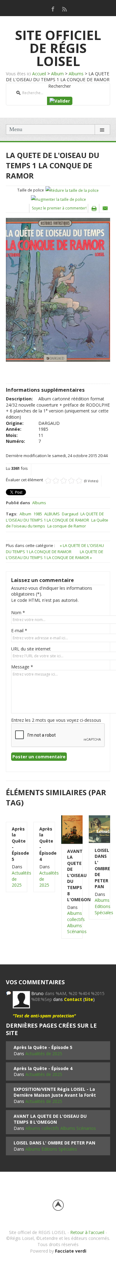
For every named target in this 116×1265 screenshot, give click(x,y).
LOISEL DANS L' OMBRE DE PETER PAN (99, 868)
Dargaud (70, 514)
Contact (73, 999)
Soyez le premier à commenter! (59, 208)
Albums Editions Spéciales (104, 906)
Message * (22, 667)
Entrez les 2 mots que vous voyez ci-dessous (56, 720)
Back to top (58, 1205)
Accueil (39, 74)
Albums (76, 74)
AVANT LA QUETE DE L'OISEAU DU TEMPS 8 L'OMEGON (72, 875)
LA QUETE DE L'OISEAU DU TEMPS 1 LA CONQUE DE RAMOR (55, 517)
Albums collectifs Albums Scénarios (77, 922)
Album (57, 74)
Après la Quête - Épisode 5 (16, 844)
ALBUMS (52, 514)
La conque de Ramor (66, 526)
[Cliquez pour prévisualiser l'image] (58, 289)
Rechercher (59, 86)
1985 (37, 514)
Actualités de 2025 (43, 1053)
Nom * (18, 612)
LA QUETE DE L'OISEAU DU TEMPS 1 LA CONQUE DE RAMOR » (54, 555)
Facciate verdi (70, 1251)
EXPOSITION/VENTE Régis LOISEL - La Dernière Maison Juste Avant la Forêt (55, 1092)
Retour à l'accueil (87, 1232)
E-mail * (19, 630)
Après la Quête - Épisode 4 (44, 844)
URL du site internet (31, 649)
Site (88, 999)
